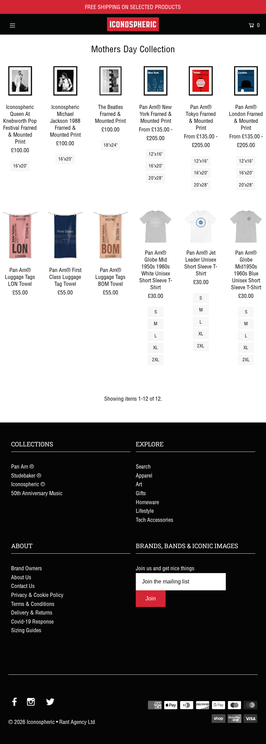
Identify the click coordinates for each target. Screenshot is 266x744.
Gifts (141, 493)
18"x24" (110, 145)
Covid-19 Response (32, 621)
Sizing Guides (26, 630)
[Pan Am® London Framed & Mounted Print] (246, 80)
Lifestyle (145, 510)
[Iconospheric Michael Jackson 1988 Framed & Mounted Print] (65, 80)
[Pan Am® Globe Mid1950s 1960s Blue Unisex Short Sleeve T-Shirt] (246, 226)
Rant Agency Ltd (77, 721)
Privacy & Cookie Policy (37, 594)
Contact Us (23, 585)
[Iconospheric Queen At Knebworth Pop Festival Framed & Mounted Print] (20, 80)
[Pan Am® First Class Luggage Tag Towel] (65, 235)
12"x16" (155, 154)
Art (139, 484)
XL (155, 348)
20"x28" (155, 178)
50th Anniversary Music (36, 493)
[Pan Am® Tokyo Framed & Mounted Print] (200, 80)
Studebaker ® (26, 475)
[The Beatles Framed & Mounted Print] (110, 80)
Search (143, 466)
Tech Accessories (154, 519)
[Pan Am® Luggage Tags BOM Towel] (110, 235)
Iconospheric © (28, 484)
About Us (21, 577)
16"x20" (20, 166)
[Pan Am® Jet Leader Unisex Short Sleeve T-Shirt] (200, 226)
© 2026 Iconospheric (31, 721)
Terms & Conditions (32, 603)
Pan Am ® (22, 466)
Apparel (144, 475)
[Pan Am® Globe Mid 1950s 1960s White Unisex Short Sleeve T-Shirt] (155, 226)
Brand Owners (26, 568)
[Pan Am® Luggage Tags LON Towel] (20, 235)
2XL (155, 360)
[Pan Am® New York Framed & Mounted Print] (155, 80)
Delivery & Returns (31, 612)
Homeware (147, 502)
